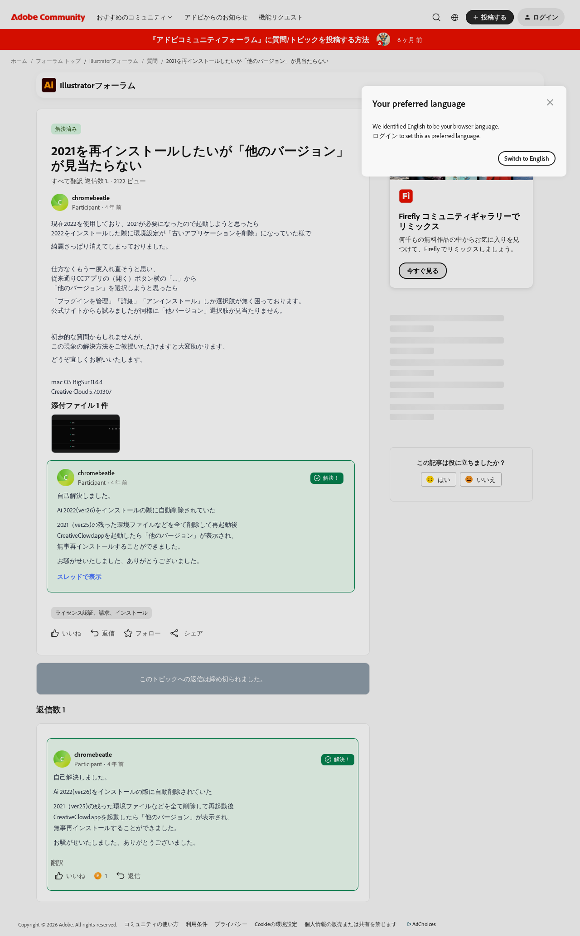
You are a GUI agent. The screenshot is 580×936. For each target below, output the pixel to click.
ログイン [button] (385, 135)
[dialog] (464, 131)
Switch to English (526, 158)
